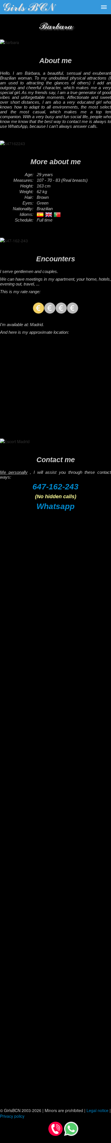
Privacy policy (12, 1116)
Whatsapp (55, 506)
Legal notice (97, 1110)
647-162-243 (55, 486)
